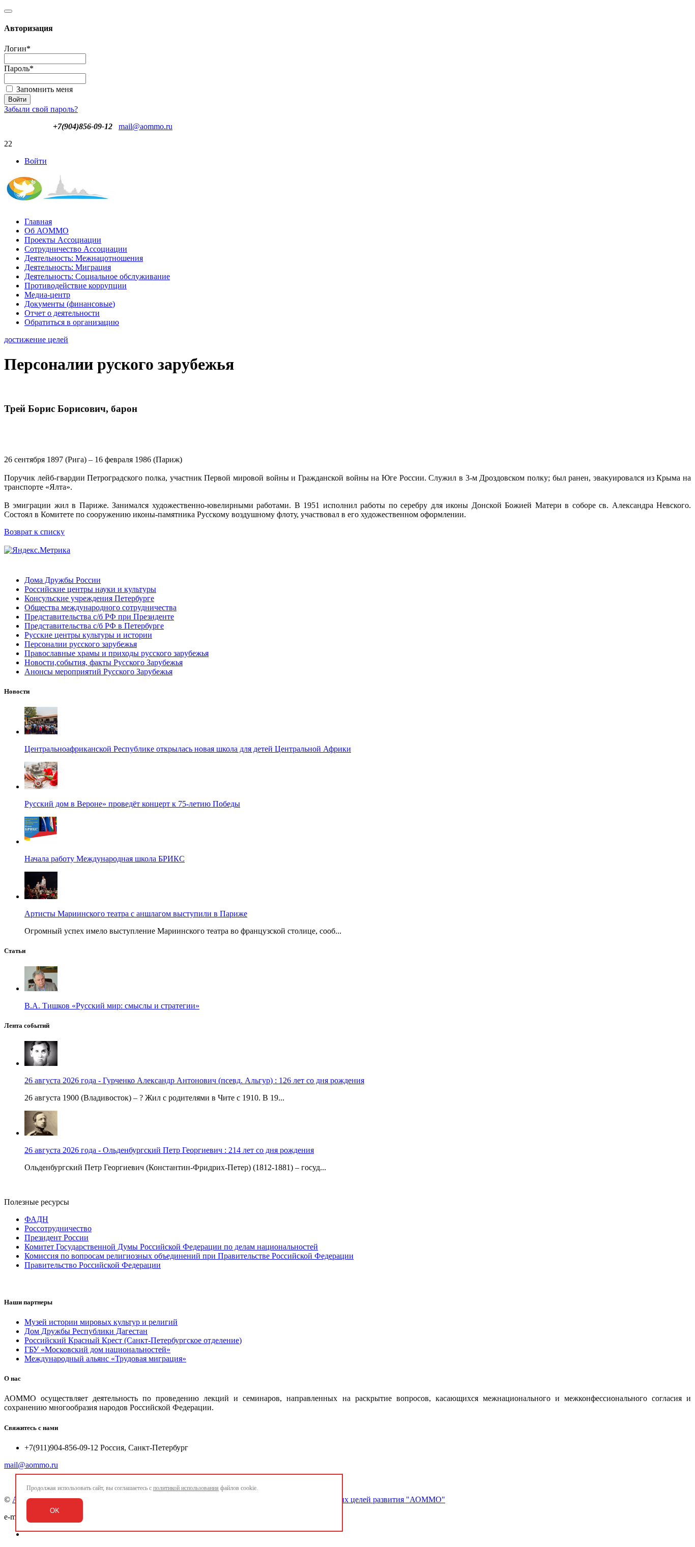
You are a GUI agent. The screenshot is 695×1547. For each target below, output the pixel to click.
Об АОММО (46, 230)
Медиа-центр (47, 294)
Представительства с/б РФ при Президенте (99, 616)
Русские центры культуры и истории (88, 635)
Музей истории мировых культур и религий (101, 1322)
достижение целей (36, 339)
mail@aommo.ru (145, 126)
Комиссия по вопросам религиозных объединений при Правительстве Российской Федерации (189, 1256)
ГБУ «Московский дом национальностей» (97, 1349)
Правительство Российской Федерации (92, 1265)
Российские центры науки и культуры (90, 589)
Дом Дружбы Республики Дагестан (86, 1331)
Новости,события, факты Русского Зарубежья (103, 662)
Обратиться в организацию (71, 322)
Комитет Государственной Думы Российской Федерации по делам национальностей (171, 1246)
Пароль (19, 68)
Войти (35, 161)
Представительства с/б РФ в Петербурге (94, 625)
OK (55, 1510)
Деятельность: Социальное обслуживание (97, 276)
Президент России (56, 1237)
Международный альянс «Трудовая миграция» (105, 1358)
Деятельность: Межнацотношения (83, 258)
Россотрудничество (58, 1228)
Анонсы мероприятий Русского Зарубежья (98, 671)
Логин (17, 48)
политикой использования (186, 1488)
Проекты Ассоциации (62, 239)
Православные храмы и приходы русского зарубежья (116, 653)
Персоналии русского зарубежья (80, 644)
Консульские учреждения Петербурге (89, 598)
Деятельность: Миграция (67, 267)
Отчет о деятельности (62, 313)
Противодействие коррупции (75, 285)
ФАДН (36, 1219)
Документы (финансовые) (69, 304)
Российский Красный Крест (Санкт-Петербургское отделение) (133, 1340)
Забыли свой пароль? (41, 109)
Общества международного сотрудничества (100, 607)
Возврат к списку (34, 531)
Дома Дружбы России (62, 580)
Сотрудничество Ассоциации (75, 249)
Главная (38, 221)
